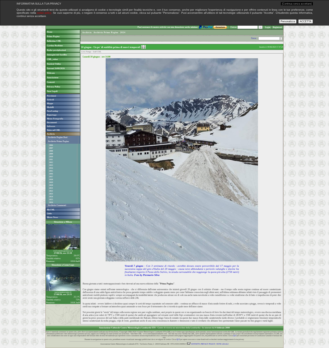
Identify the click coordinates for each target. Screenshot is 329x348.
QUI (234, 336)
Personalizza (288, 21)
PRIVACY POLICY (208, 344)
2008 (51, 151)
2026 (51, 202)
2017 (51, 177)
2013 (51, 165)
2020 (51, 185)
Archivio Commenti (57, 205)
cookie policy (44, 12)
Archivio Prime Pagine (58, 141)
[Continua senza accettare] (297, 3)
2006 (51, 145)
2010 (51, 157)
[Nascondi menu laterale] (143, 47)
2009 (51, 154)
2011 (51, 159)
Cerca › (254, 38)
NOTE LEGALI (222, 344)
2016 (51, 174)
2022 (51, 191)
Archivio (87, 32)
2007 (51, 148)
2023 (51, 194)
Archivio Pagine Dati (57, 137)
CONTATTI (195, 344)
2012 (51, 162)
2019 (51, 182)
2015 (51, 171)
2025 (51, 199)
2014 (51, 168)
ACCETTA (305, 21)
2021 (51, 188)
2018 (51, 179)
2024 (51, 197)
